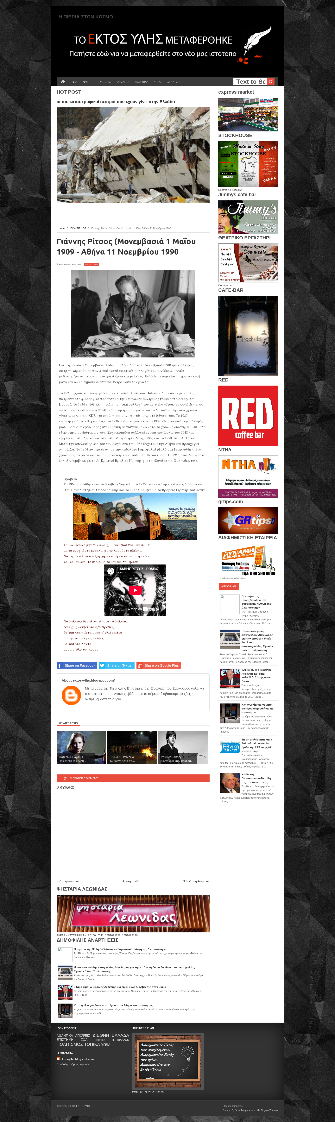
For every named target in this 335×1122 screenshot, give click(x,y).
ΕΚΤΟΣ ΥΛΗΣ (83, 1106)
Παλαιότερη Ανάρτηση (196, 881)
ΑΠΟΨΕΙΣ (82, 1035)
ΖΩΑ (84, 1040)
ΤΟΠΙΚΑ (92, 1044)
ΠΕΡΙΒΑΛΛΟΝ (120, 1039)
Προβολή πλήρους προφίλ (73, 1064)
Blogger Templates (233, 1106)
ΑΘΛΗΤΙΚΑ (65, 1035)
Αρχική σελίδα (131, 881)
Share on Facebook (80, 665)
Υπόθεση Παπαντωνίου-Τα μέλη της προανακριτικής (256, 778)
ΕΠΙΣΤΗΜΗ (65, 1040)
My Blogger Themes (267, 1110)
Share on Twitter (120, 665)
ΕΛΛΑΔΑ (120, 1035)
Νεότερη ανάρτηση (68, 881)
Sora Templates (243, 1110)
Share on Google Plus (162, 665)
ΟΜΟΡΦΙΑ (100, 1040)
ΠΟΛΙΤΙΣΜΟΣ (91, 264)
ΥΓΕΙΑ (105, 1045)
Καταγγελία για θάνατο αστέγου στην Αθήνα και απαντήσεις (258, 708)
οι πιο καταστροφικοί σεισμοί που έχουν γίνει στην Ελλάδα (116, 101)
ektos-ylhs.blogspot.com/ (77, 1059)
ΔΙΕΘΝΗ (101, 1035)
